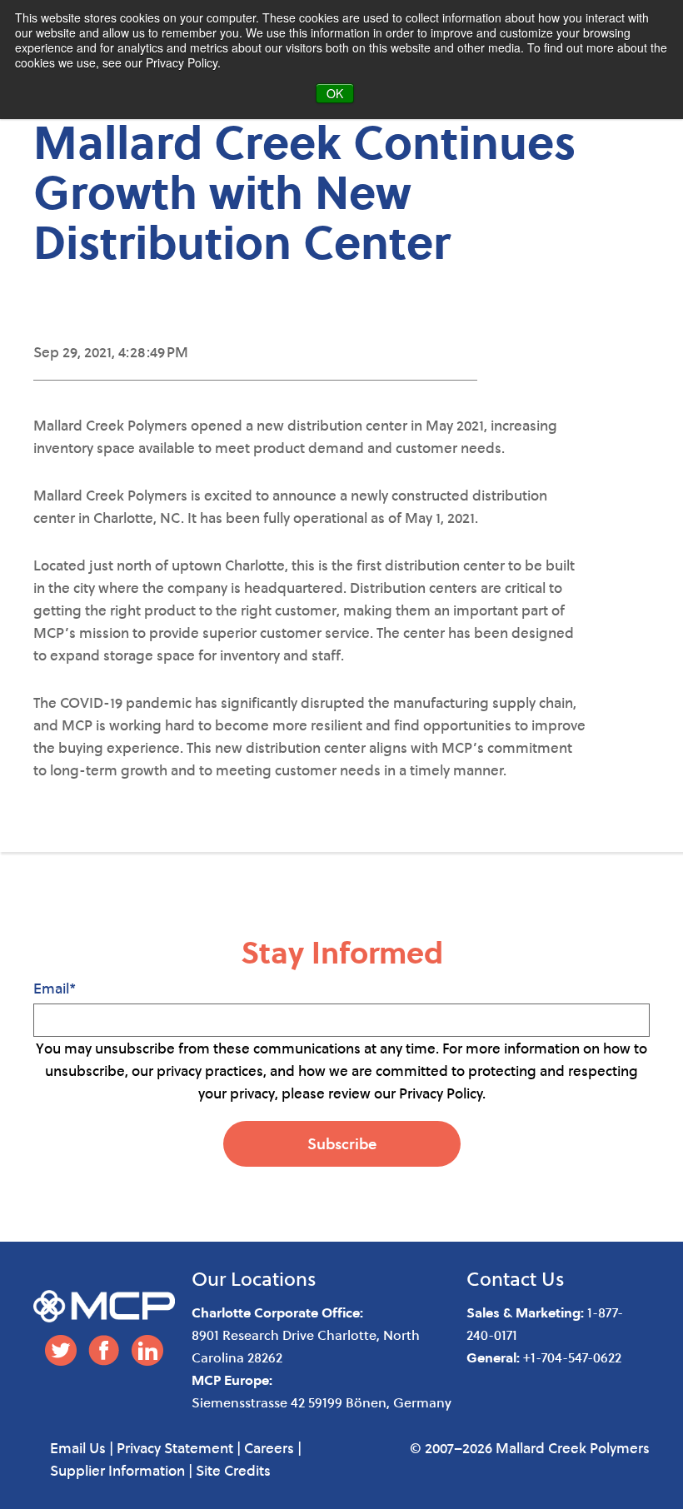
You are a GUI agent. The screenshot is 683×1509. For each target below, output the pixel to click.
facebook (104, 1350)
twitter (61, 1350)
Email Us (78, 1447)
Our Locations (254, 1278)
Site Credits (233, 1470)
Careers (269, 1447)
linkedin (147, 1350)
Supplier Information (117, 1470)
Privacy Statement (175, 1447)
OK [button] (335, 93)
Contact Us (515, 1278)
